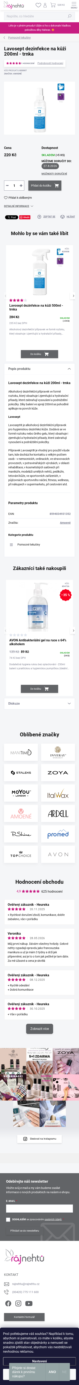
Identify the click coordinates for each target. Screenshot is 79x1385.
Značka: (13, 74)
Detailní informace (16, 206)
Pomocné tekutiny (28, 544)
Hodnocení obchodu (39, 882)
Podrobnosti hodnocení (50, 63)
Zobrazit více (39, 1029)
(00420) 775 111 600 (25, 1292)
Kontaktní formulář (24, 1317)
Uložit (26, 217)
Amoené (65, 522)
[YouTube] (28, 1302)
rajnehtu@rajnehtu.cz (26, 1284)
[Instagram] (17, 1302)
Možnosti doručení (54, 173)
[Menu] (74, 5)
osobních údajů (53, 1219)
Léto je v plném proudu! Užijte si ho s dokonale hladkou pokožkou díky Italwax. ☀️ (40, 27)
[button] (73, 295)
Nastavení (39, 1361)
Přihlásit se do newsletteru (24, 1230)
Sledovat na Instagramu (43, 1138)
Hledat (69, 16)
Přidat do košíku (41, 185)
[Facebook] (7, 1302)
